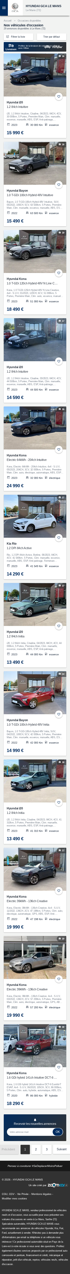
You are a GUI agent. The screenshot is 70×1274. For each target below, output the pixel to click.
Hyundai (49, 1228)
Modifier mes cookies (14, 1198)
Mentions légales (41, 1193)
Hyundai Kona (32, 281)
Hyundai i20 (17, 104)
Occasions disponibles (29, 20)
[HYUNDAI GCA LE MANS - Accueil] (15, 8)
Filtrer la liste (17, 36)
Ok (58, 1131)
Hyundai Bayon (30, 193)
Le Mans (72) (33, 10)
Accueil (7, 20)
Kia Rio (19, 546)
